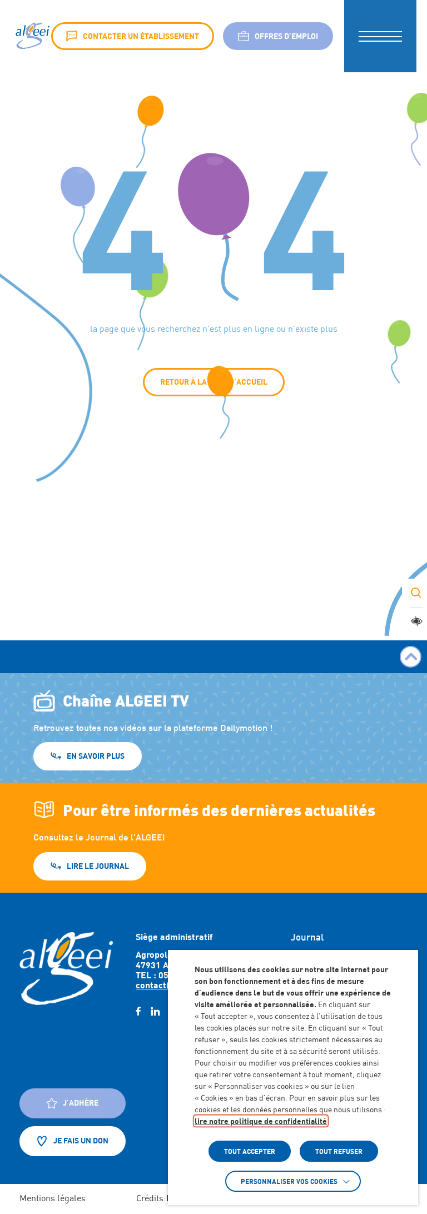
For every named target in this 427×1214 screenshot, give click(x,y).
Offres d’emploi (286, 36)
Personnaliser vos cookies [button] (289, 1181)
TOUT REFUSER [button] (339, 1151)
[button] (380, 36)
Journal (307, 937)
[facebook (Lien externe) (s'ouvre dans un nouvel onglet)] (138, 1012)
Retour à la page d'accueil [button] (213, 381)
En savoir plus (96, 755)
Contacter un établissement (141, 36)
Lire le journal (98, 865)
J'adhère (80, 1102)
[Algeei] (31, 36)
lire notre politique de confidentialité (261, 1121)
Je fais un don (80, 1140)
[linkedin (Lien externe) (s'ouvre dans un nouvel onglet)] (155, 1012)
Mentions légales (52, 1198)
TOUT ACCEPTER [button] (249, 1151)
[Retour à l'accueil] (66, 968)
